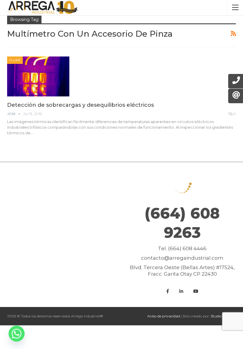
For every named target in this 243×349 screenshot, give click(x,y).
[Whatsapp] (17, 334)
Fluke (15, 60)
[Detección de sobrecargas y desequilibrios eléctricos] (38, 76)
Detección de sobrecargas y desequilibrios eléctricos (80, 105)
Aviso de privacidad (163, 316)
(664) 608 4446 (187, 248)
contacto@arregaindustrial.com (182, 258)
